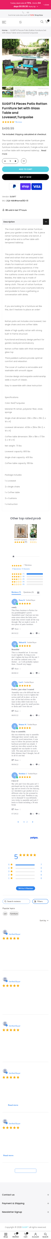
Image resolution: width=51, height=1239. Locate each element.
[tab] (16, 593)
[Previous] (6, 62)
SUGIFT (13, 196)
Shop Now (39, 15)
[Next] (45, 62)
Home (4, 30)
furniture (14, 913)
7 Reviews (18, 122)
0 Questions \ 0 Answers (21, 569)
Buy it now (25, 177)
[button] (16, 629)
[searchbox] (16, 901)
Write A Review (25, 888)
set (5, 913)
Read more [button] (13, 1105)
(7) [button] (23, 574)
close (46, 5)
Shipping (19, 134)
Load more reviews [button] (25, 1170)
